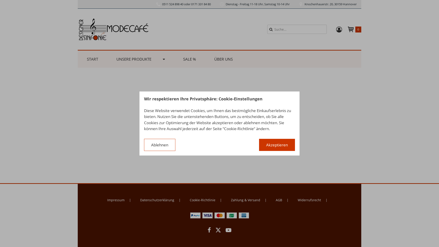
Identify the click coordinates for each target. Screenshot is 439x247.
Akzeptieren (277, 145)
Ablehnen (159, 145)
